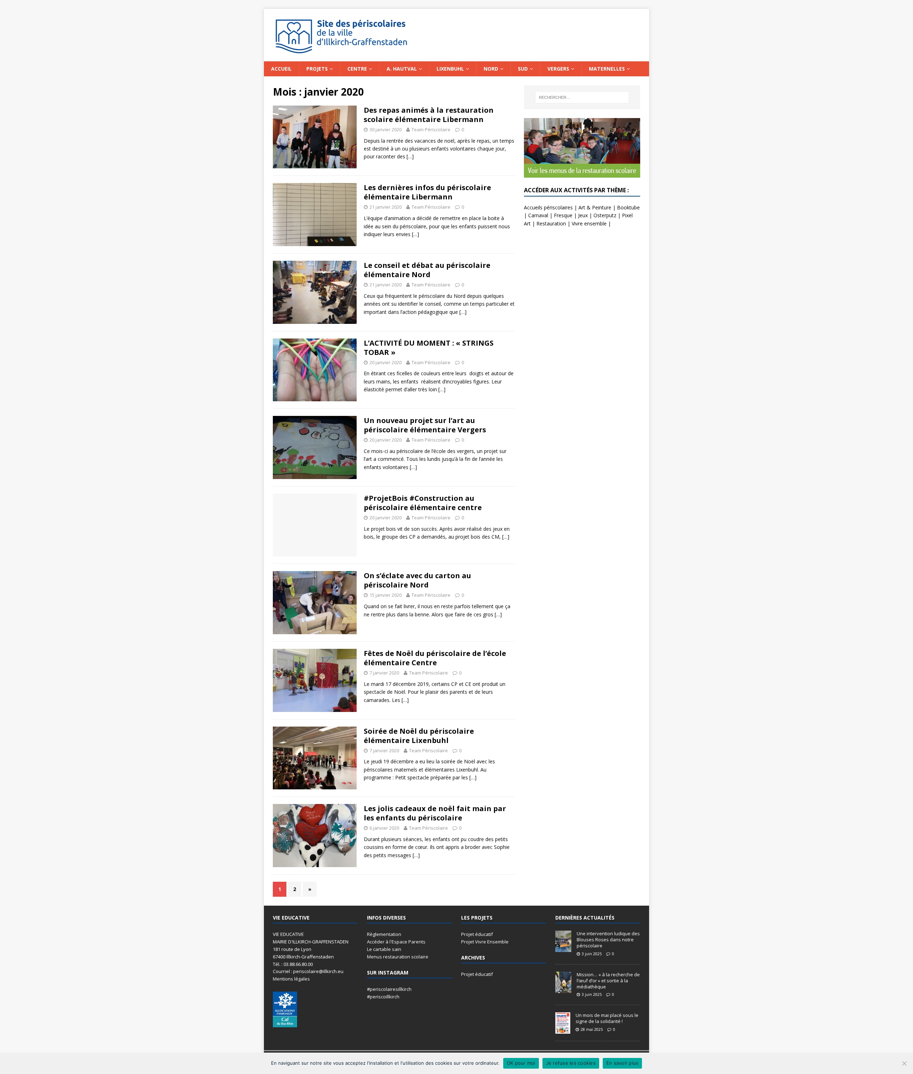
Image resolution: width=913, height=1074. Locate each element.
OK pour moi (521, 1063)
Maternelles (607, 68)
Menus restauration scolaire (397, 956)
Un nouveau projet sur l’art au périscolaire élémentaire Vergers (425, 425)
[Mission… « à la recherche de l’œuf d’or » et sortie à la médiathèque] (563, 989)
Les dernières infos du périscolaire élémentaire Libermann (427, 192)
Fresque (563, 215)
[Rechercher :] (582, 97)
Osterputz (604, 215)
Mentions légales (291, 979)
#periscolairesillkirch (389, 989)
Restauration (551, 223)
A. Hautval (402, 68)
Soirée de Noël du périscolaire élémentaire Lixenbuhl (419, 735)
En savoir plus (622, 1063)
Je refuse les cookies (571, 1063)
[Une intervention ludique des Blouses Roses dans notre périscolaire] (563, 948)
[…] (410, 156)
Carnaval (538, 215)
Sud (523, 68)
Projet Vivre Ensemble (485, 941)
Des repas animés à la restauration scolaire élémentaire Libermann (429, 114)
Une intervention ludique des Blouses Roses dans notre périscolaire (608, 939)
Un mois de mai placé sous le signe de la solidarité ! (607, 1018)
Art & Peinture (594, 207)
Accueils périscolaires (548, 207)
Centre (357, 68)
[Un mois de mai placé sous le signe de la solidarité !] (562, 1030)
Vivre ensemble (589, 223)
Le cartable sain (384, 949)
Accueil (281, 68)
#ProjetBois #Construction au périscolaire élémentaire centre (423, 502)
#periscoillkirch (383, 996)
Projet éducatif (477, 934)
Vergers (558, 68)
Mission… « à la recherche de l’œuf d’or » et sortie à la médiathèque (608, 980)
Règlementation (384, 934)
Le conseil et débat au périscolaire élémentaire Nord (427, 269)
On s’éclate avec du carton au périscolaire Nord (417, 580)
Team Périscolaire (431, 129)
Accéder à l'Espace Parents (396, 941)
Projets (317, 68)
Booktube (628, 207)
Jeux (583, 215)
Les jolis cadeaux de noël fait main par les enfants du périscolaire (435, 813)
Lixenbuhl (450, 68)
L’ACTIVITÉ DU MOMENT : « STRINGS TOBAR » (429, 347)
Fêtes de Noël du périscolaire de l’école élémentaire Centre (435, 657)
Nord (491, 68)
